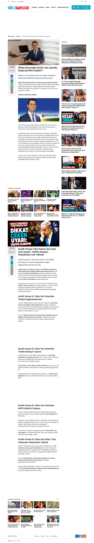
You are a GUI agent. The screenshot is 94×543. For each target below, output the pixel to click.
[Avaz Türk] (18, 7)
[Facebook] (12, 76)
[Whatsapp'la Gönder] (12, 84)
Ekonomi (41, 7)
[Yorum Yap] (12, 92)
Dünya (47, 7)
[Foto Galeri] (85, 1)
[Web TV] (82, 1)
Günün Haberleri (20, 1)
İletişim (47, 536)
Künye (42, 536)
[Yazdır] (12, 89)
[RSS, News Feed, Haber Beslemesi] (84, 536)
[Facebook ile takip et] (77, 536)
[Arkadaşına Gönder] (12, 87)
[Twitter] (12, 78)
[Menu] (73, 7)
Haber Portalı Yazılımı (15, 540)
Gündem (34, 7)
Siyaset (53, 7)
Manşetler (13, 1)
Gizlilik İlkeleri (54, 536)
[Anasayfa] (8, 1)
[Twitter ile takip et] (81, 536)
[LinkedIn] (12, 81)
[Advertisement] (47, 23)
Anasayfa (36, 536)
